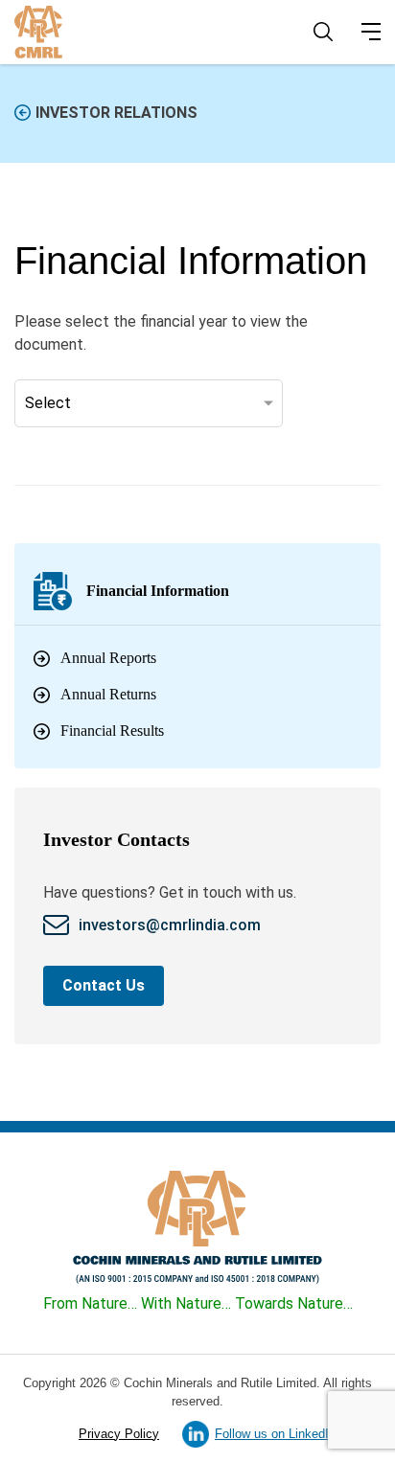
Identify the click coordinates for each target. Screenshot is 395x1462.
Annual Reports (108, 658)
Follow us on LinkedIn (275, 1434)
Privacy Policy (119, 1434)
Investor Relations (116, 112)
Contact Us (103, 985)
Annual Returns (108, 694)
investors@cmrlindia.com (172, 925)
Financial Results (112, 730)
